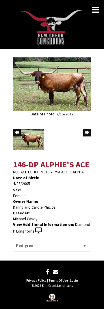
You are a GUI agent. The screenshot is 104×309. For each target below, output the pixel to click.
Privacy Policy (36, 280)
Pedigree (24, 246)
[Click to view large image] (52, 84)
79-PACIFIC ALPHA (69, 172)
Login (74, 280)
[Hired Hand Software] (52, 299)
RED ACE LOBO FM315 (31, 172)
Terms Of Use (58, 280)
